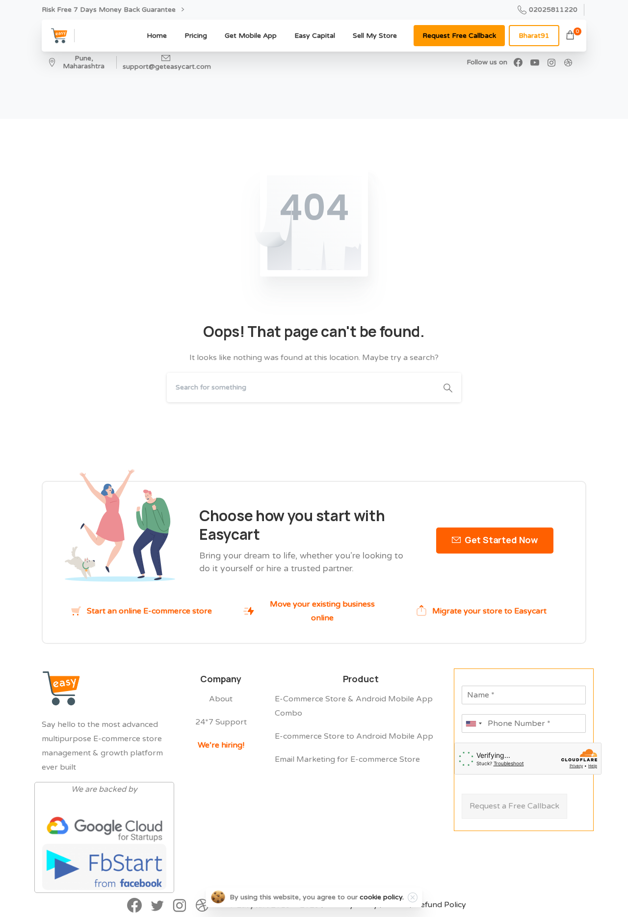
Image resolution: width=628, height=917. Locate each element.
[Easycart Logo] (61, 688)
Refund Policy (440, 905)
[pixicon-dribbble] (202, 906)
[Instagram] (551, 62)
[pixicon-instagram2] (179, 906)
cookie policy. (382, 897)
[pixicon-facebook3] (134, 906)
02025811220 (553, 9)
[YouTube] (534, 62)
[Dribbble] (568, 62)
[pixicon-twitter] (157, 906)
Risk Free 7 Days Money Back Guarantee (110, 9)
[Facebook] (518, 62)
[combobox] (473, 723)
